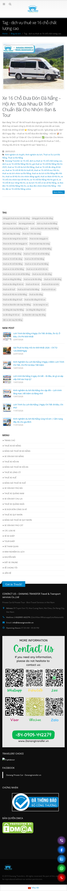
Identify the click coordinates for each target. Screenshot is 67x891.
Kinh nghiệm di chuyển (15, 154)
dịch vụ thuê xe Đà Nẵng (47, 223)
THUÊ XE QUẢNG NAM (14, 493)
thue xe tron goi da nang (13, 249)
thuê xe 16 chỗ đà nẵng (12, 259)
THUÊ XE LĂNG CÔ (12, 472)
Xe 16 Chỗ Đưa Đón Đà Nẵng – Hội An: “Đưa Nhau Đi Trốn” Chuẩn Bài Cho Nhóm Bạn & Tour (31, 106)
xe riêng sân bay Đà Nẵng (13, 310)
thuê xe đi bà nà (32, 284)
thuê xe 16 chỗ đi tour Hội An (46, 170)
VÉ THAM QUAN (11, 546)
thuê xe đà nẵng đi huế (12, 299)
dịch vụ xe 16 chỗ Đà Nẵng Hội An (16, 164)
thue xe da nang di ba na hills (15, 238)
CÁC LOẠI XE (9, 530)
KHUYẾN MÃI (10, 557)
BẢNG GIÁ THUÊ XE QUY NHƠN (18, 520)
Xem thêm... (58, 192)
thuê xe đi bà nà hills (50, 284)
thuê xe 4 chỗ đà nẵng (12, 254)
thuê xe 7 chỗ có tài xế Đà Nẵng (36, 254)
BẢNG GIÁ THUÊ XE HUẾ (15, 483)
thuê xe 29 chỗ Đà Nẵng (34, 259)
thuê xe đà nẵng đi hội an (35, 299)
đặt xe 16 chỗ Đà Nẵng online (18, 189)
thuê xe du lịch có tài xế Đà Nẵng (16, 274)
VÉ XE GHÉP (9, 536)
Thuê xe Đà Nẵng (15, 157)
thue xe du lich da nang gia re (15, 243)
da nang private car (26, 223)
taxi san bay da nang (11, 233)
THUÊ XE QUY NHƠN (13, 514)
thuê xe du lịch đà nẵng (41, 274)
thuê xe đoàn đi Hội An (50, 176)
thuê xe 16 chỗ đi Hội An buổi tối (19, 170)
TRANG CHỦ (9, 440)
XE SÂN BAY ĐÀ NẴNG (14, 456)
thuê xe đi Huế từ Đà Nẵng (28, 289)
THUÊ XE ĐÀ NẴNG (12, 445)
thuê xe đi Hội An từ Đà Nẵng (15, 294)
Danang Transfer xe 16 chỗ (17, 160)
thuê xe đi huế (9, 289)
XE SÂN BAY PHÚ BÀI (13, 488)
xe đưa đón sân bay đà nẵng (33, 315)
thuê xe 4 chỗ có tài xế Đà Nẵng (38, 249)
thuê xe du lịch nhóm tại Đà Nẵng (16, 173)
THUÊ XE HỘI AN (11, 461)
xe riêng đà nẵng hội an (35, 310)
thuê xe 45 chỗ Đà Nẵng (12, 264)
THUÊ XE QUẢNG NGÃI (14, 504)
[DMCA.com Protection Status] (17, 827)
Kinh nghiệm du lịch (34, 154)
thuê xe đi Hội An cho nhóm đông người (23, 176)
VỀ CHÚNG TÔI (10, 567)
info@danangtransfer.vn (23, 622)
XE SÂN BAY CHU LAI (13, 498)
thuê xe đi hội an (48, 289)
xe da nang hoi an (40, 304)
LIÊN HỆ (7, 573)
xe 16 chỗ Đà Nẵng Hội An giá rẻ (44, 179)
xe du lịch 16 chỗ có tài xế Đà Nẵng (41, 182)
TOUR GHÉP (9, 541)
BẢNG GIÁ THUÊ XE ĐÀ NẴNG (17, 451)
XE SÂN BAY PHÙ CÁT (13, 525)
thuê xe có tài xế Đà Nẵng (13, 269)
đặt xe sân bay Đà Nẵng (12, 320)
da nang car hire (9, 223)
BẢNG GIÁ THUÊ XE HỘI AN (16, 467)
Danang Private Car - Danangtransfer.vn (23, 775)
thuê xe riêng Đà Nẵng (12, 279)
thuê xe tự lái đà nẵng (32, 279)
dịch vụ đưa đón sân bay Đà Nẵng (44, 228)
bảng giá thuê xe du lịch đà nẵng (16, 218)
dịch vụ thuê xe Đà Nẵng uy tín (15, 228)
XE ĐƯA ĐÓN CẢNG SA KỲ (15, 509)
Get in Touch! (13, 584)
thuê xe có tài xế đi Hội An (37, 269)
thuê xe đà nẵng (36, 294)
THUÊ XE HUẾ (10, 477)
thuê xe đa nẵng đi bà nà (13, 284)
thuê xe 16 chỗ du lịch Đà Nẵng (21, 167)
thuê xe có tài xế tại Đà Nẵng (36, 264)
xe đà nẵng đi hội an (11, 315)
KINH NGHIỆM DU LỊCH (14, 551)
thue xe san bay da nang (40, 243)
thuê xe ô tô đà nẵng (52, 279)
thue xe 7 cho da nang (32, 233)
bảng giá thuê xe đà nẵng (42, 218)
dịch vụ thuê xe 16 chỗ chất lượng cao (46, 160)
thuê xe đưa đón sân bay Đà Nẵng (17, 304)
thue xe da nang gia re (39, 238)
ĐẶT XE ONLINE (11, 562)
